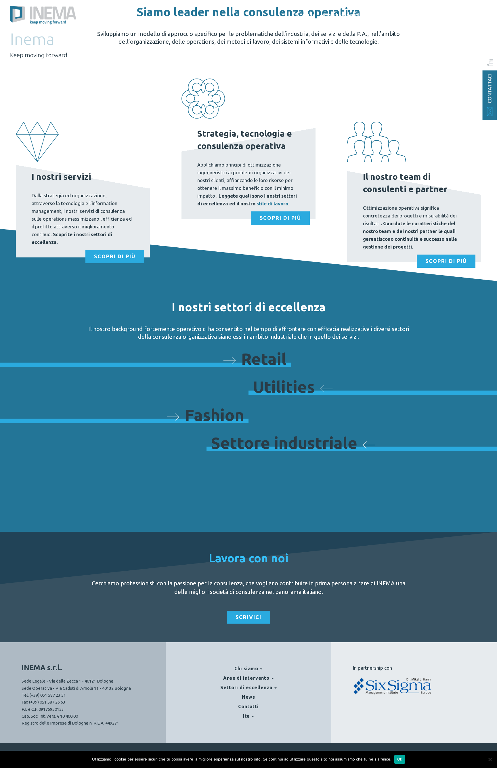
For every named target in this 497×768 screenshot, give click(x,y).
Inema (32, 39)
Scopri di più (114, 256)
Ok (399, 759)
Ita (476, 14)
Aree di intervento (342, 14)
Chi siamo (303, 14)
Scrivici (248, 617)
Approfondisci (248, 466)
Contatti (455, 14)
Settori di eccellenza (393, 14)
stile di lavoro (272, 203)
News (431, 14)
